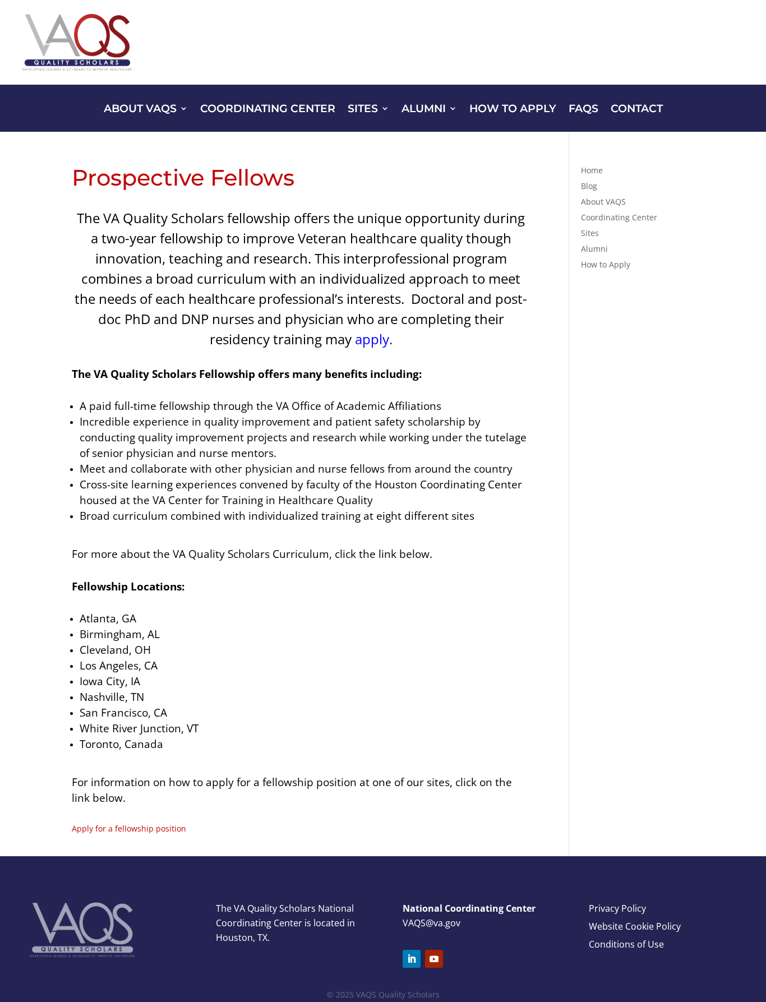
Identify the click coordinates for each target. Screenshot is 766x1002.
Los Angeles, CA (119, 665)
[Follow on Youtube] (434, 959)
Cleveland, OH (115, 650)
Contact (637, 109)
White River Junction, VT (139, 728)
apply (372, 339)
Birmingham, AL (120, 634)
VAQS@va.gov (431, 923)
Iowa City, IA (110, 681)
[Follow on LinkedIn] (412, 959)
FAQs (583, 109)
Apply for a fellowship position (129, 828)
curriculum (231, 278)
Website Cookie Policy (635, 926)
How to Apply (512, 109)
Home (592, 170)
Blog (589, 186)
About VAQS (140, 109)
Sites (363, 109)
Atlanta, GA (108, 618)
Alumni (424, 109)
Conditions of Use (626, 944)
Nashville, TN (112, 697)
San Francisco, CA (123, 712)
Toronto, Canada (121, 744)
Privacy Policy (617, 908)
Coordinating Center (267, 109)
